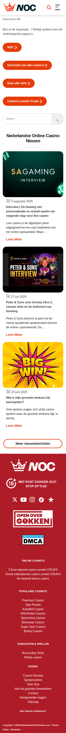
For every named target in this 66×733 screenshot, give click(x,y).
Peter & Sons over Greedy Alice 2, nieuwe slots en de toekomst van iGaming (29, 307)
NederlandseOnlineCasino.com (35, 725)
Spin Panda (33, 604)
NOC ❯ (12, 47)
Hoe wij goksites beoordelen (33, 688)
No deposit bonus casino (33, 578)
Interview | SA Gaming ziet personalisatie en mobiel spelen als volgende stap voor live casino (30, 211)
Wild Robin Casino (33, 613)
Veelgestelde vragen (33, 697)
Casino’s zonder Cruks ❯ (24, 101)
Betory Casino (33, 631)
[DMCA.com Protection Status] (33, 542)
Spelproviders (33, 679)
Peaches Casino (33, 600)
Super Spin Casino (33, 626)
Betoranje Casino (33, 622)
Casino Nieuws (33, 675)
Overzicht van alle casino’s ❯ (27, 65)
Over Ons (33, 684)
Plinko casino (33, 657)
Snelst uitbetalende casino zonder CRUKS (33, 574)
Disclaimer (15, 729)
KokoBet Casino (33, 609)
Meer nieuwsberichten (33, 443)
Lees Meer (14, 239)
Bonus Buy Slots (33, 653)
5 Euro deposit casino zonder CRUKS (33, 569)
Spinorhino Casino (33, 617)
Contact (33, 693)
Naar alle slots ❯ (18, 83)
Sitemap (33, 701)
